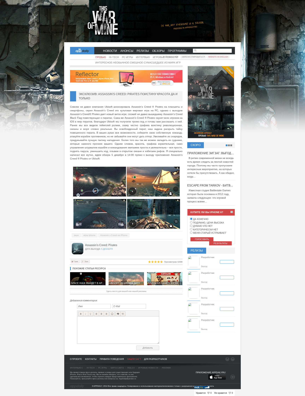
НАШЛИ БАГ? (134, 359)
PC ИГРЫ (102, 368)
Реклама (166, 368)
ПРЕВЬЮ (100, 57)
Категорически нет (205, 229)
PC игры (127, 57)
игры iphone (89, 235)
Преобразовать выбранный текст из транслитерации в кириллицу (122, 314)
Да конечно (200, 219)
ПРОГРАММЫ (177, 50)
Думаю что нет (202, 226)
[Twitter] (75, 261)
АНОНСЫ (126, 50)
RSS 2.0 (130, 368)
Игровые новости (148, 368)
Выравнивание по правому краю (106, 314)
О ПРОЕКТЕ (76, 359)
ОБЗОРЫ (158, 50)
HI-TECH (91, 368)
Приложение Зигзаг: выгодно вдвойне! (219, 153)
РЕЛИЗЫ (143, 50)
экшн (76, 235)
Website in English (218, 57)
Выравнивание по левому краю (96, 314)
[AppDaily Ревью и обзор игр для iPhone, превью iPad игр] (77, 386)
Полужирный (80, 314)
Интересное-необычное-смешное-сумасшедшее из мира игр (138, 62)
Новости (110, 50)
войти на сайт (171, 57)
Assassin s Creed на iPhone (113, 235)
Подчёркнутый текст (90, 314)
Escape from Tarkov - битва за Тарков (218, 185)
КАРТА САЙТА (117, 368)
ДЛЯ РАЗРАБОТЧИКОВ (155, 359)
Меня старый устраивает (209, 233)
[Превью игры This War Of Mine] (152, 21)
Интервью (143, 57)
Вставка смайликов (112, 314)
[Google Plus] (85, 261)
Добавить (148, 348)
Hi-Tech (114, 57)
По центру (101, 314)
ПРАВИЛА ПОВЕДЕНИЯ (112, 359)
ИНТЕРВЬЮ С (76, 368)
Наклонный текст (85, 314)
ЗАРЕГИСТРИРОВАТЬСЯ (193, 57)
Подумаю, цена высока (208, 222)
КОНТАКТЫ (91, 359)
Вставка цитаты (118, 314)
